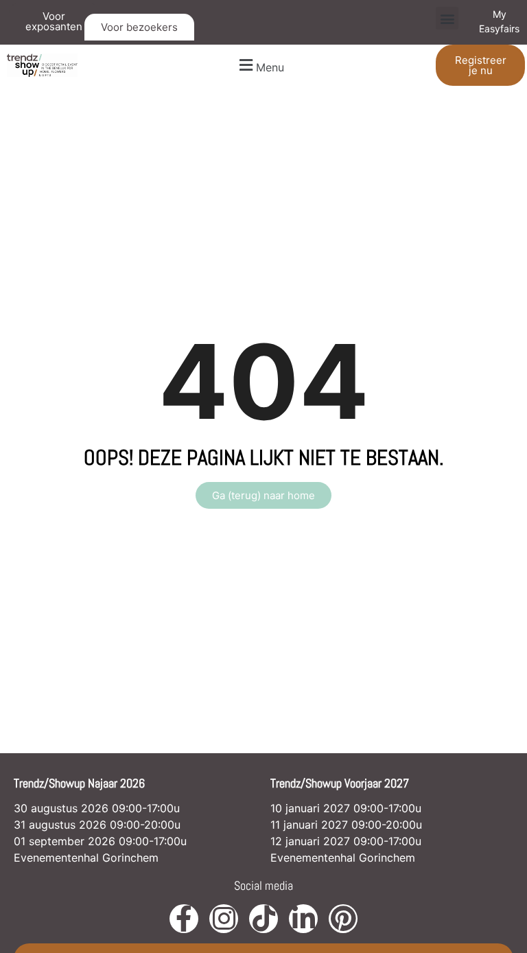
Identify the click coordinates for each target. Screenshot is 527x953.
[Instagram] (223, 918)
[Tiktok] (263, 918)
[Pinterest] (343, 918)
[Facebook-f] (183, 918)
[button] (447, 18)
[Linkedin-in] (303, 918)
